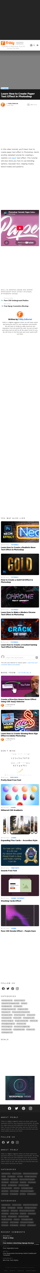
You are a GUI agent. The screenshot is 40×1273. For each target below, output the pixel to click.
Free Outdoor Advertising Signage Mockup (18, 1243)
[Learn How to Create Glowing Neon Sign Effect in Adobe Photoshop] (20, 720)
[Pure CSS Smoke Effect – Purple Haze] (20, 915)
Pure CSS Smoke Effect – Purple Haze (18, 931)
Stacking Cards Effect (11, 901)
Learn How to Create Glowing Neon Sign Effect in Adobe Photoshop (19, 734)
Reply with (37, 657)
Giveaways (7, 1018)
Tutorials (14, 544)
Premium (22, 1023)
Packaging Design (9, 1023)
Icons (18, 1018)
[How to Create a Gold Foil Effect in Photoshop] (20, 564)
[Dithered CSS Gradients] (20, 794)
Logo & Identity (22, 1020)
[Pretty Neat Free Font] (20, 764)
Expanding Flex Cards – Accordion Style (19, 840)
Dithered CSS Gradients (12, 810)
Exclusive (6, 1012)
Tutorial (28, 292)
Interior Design (8, 1020)
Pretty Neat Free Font (11, 780)
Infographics (29, 1018)
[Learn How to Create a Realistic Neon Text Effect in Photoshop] (20, 532)
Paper (30, 290)
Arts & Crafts (20, 1000)
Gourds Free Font (9, 871)
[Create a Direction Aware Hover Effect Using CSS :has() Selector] (20, 686)
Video (15, 293)
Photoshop (6, 292)
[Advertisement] (20, 20)
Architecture (7, 1000)
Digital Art (23, 1009)
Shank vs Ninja (8, 1238)
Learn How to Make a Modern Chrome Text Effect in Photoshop (18, 613)
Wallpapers (7, 1032)
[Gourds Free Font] (20, 855)
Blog (24, 1003)
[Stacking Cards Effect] (20, 885)
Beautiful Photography (11, 1003)
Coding (13, 807)
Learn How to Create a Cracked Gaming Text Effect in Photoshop (19, 646)
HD (25, 290)
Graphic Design (16, 290)
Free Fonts (14, 777)
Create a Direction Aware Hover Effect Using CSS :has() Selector (18, 700)
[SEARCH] (34, 45)
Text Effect (18, 292)
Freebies (7, 1015)
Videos (31, 1029)
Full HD (5, 290)
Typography (7, 293)
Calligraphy (7, 1006)
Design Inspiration (9, 1009)
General (31, 1015)
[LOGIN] (31, 45)
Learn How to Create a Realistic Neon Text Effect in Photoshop (18, 548)
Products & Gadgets (22, 1026)
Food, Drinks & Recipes (21, 1012)
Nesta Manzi (6, 1236)
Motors (34, 1020)
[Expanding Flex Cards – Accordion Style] (20, 825)
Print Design (7, 1026)
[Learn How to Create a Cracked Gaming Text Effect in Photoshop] (20, 629)
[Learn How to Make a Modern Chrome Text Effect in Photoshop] (20, 597)
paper (14, 158)
